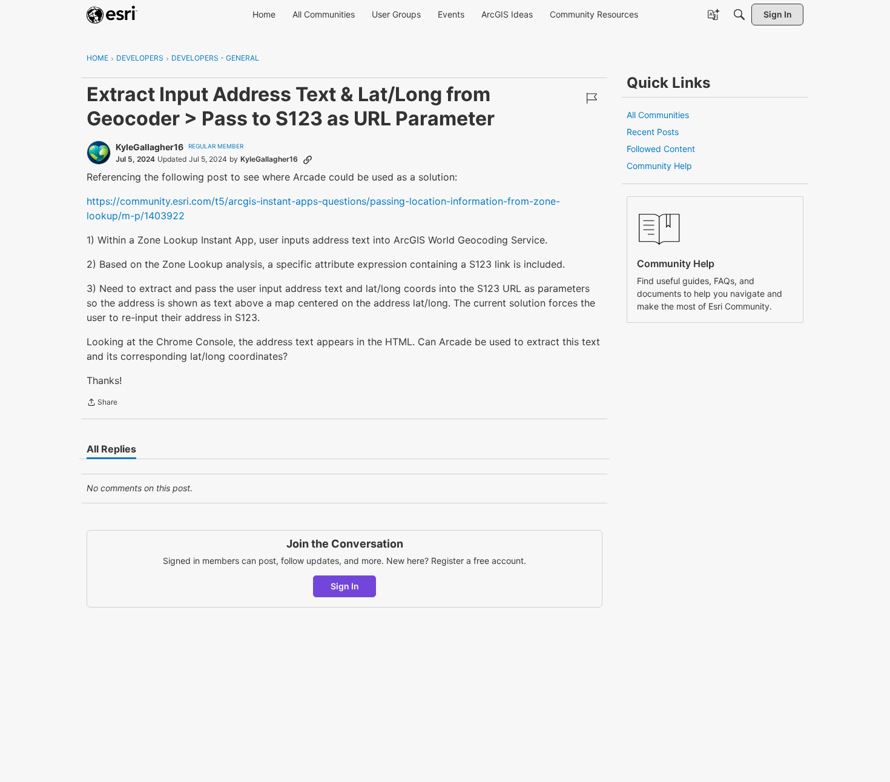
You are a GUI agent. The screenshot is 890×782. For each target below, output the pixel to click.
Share (102, 403)
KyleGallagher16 (149, 147)
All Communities (658, 115)
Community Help (659, 166)
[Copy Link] (307, 159)
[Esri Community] (112, 14)
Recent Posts (653, 132)
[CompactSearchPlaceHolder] (739, 14)
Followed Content (661, 149)
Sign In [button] (345, 586)
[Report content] (591, 98)
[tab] (111, 449)
